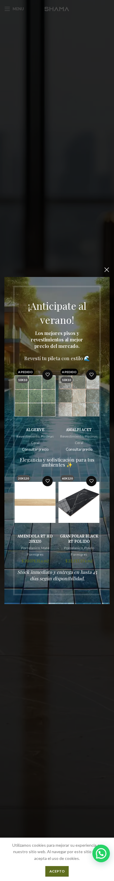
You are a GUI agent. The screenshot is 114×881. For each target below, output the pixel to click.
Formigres (35, 554)
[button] (101, 853)
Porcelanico (30, 548)
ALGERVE (35, 429)
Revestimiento (27, 436)
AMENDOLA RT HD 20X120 (35, 539)
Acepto (57, 871)
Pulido (89, 548)
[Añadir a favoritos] (47, 375)
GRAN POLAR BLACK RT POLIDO (79, 539)
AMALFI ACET (79, 429)
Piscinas (47, 436)
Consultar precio (35, 449)
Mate (45, 548)
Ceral (35, 442)
